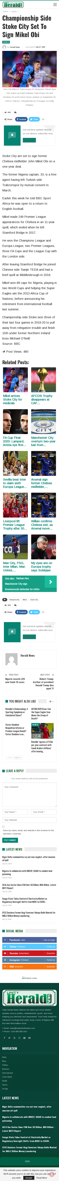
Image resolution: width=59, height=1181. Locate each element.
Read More (41, 1178)
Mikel (25, 599)
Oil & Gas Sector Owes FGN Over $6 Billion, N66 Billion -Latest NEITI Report (29, 886)
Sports (6, 42)
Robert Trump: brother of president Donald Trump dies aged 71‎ (43, 683)
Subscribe (29, 140)
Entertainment (7, 1072)
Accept (29, 1178)
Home (4, 1057)
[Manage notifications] (51, 1174)
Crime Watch (7, 1076)
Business (5, 1068)
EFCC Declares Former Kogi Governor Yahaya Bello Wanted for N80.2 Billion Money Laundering (28, 914)
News (4, 1060)
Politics (5, 1064)
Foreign (5, 1088)
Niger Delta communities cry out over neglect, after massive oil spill (28, 858)
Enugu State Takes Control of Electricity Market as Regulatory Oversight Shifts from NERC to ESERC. (24, 900)
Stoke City (34, 599)
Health (4, 1080)
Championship (14, 599)
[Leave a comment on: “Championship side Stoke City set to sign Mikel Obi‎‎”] (15, 112)
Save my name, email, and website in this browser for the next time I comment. (28, 832)
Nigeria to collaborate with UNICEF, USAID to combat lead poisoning (27, 872)
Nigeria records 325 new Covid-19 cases (15, 680)
